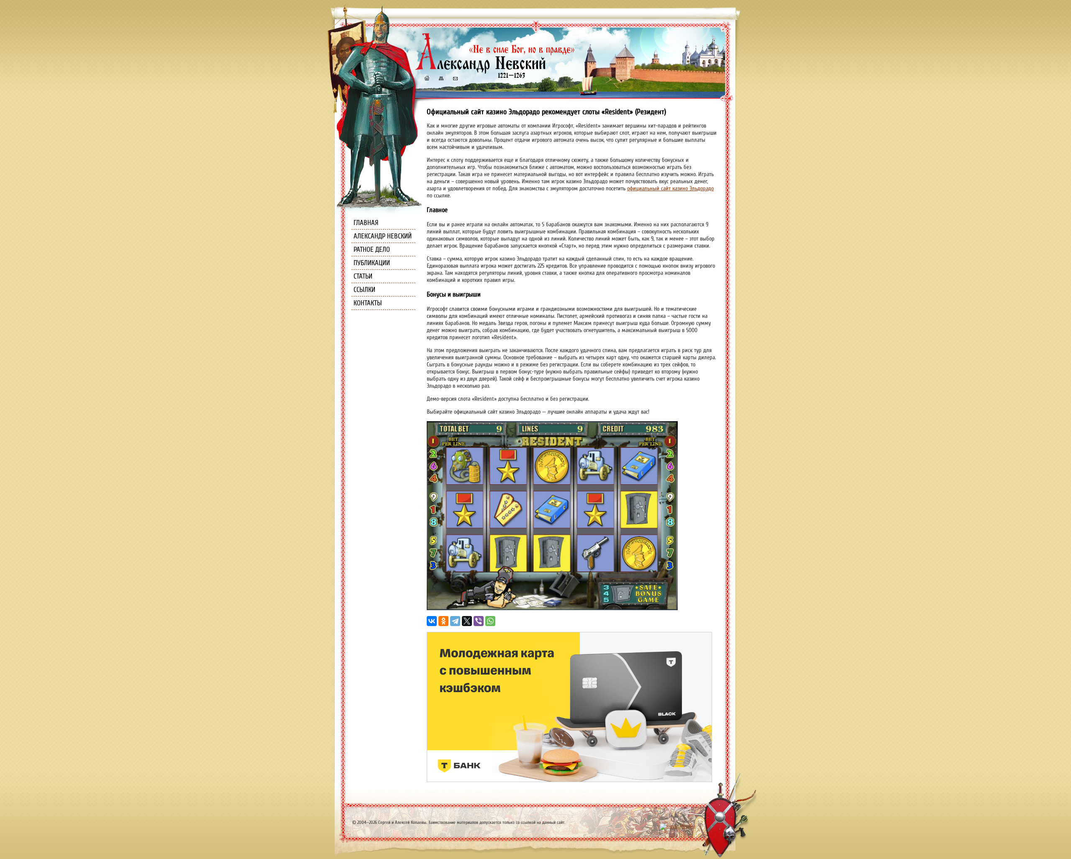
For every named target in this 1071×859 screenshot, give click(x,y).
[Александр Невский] (494, 70)
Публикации (372, 262)
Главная (366, 222)
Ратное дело (372, 249)
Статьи (363, 276)
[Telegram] (455, 621)
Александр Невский (383, 236)
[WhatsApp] (490, 621)
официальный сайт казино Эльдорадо (670, 188)
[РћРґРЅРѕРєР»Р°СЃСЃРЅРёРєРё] (443, 621)
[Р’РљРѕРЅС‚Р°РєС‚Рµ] (432, 621)
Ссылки (364, 289)
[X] (467, 621)
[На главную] (426, 79)
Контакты (368, 303)
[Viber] (479, 621)
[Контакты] (454, 79)
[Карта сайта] (440, 79)
